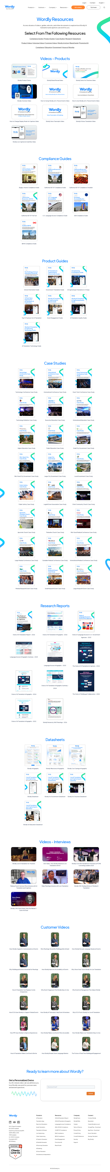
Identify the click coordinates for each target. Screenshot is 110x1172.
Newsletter (90, 1121)
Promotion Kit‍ (84, 43)
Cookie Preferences (79, 1136)
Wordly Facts (77, 1118)
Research (69, 39)
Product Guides (49, 39)
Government (57, 47)
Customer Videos (51, 43)
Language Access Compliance (63, 1124)
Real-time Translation (41, 1124)
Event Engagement (60, 1139)
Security (76, 1139)
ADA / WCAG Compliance (61, 1127)
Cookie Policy (77, 1133)
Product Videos (27, 43)
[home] (10, 7)
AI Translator (39, 1118)
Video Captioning (40, 1136)
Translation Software (41, 1130)
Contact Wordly (92, 1118)
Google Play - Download (94, 1127)
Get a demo (78, 7)
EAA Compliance (59, 1133)
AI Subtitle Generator (41, 1142)
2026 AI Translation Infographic (63, 1121)
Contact (92, 3)
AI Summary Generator (42, 1145)
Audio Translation (40, 1127)
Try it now (93, 7)
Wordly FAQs (77, 1121)
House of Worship (68, 47)
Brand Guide (74, 43)
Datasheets (77, 39)
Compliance (40, 47)
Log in (84, 3)
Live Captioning (40, 1133)
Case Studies (60, 39)
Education (48, 47)
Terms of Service (78, 1127)
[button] (102, 3)
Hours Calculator (92, 1133)
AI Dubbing (39, 1148)
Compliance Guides (36, 39)
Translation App (40, 1121)
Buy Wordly (91, 1139)
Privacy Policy (77, 1130)
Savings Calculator (93, 1136)
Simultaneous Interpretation (43, 1154)
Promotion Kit (58, 1142)
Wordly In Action (63, 43)
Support (76, 1142)
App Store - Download (93, 1130)
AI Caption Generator (41, 1139)
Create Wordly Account (94, 1124)
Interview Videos (38, 43)
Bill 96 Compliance (59, 1136)
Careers (76, 1124)
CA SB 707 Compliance (61, 1130)
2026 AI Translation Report (61, 1118)
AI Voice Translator (40, 1151)
